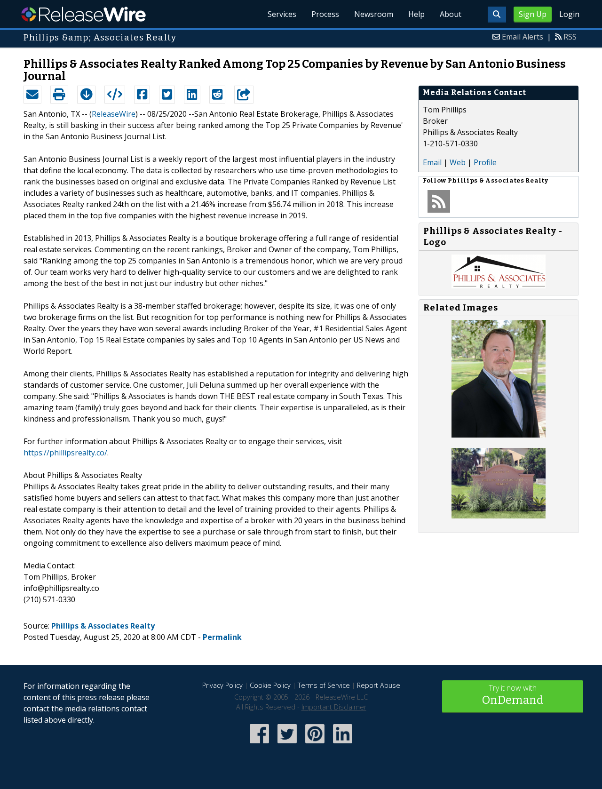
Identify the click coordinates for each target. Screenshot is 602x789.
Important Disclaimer (333, 706)
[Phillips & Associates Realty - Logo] (499, 285)
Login (569, 14)
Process (325, 14)
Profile (485, 162)
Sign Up (533, 14)
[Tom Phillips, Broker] (499, 435)
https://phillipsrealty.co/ (65, 452)
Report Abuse (378, 685)
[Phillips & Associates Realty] (499, 515)
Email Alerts (522, 37)
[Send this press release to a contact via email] (32, 94)
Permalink (222, 637)
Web (458, 162)
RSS (570, 37)
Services (282, 14)
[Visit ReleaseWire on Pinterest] (315, 744)
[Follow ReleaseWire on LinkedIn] (343, 744)
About (450, 14)
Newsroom (373, 14)
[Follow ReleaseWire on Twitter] (287, 744)
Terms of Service (324, 685)
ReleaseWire (83, 14)
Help (416, 14)
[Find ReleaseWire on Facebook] (259, 744)
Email (432, 162)
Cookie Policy (270, 685)
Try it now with (512, 695)
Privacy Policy (222, 685)
